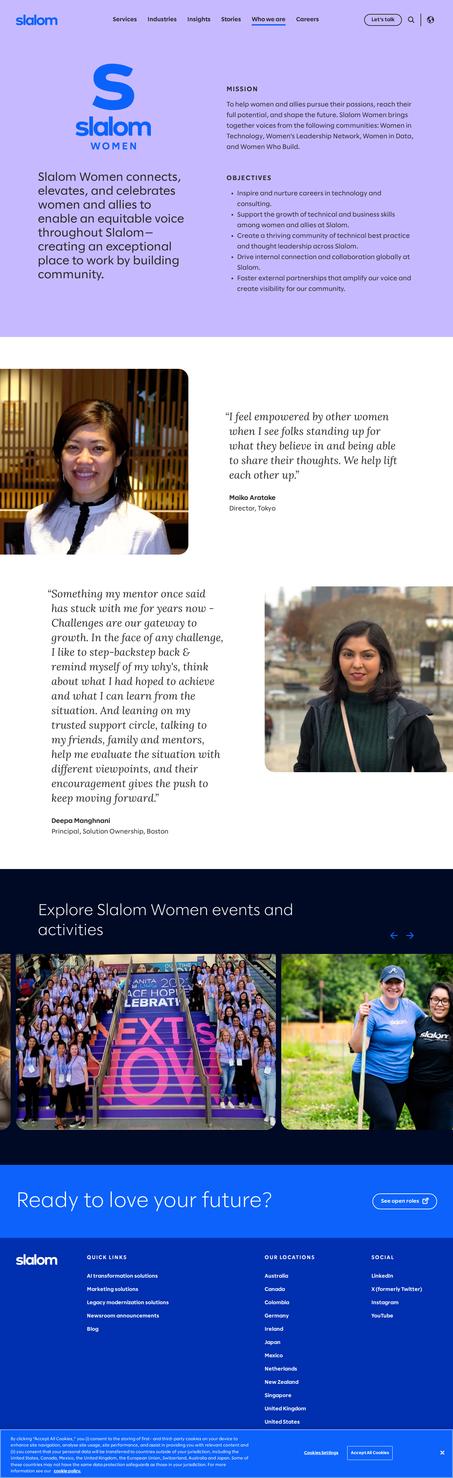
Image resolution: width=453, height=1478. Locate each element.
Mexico (274, 1355)
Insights (199, 20)
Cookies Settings (321, 1453)
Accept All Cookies (370, 1453)
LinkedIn (382, 1276)
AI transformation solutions (122, 1276)
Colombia (277, 1302)
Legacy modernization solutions (128, 1302)
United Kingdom (285, 1408)
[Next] (410, 935)
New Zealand (281, 1382)
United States (282, 1422)
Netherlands (281, 1369)
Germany (277, 1315)
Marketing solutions (112, 1289)
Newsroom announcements (123, 1315)
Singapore (278, 1395)
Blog (92, 1329)
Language (430, 20)
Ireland (274, 1329)
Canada (275, 1289)
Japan (273, 1342)
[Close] (442, 1452)
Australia (276, 1276)
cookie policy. (67, 1471)
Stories (231, 20)
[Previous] (394, 935)
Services (125, 20)
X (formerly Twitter (395, 1289)
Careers (307, 20)
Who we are (269, 20)
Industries (162, 20)
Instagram (385, 1302)
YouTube (382, 1315)
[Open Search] (411, 20)
